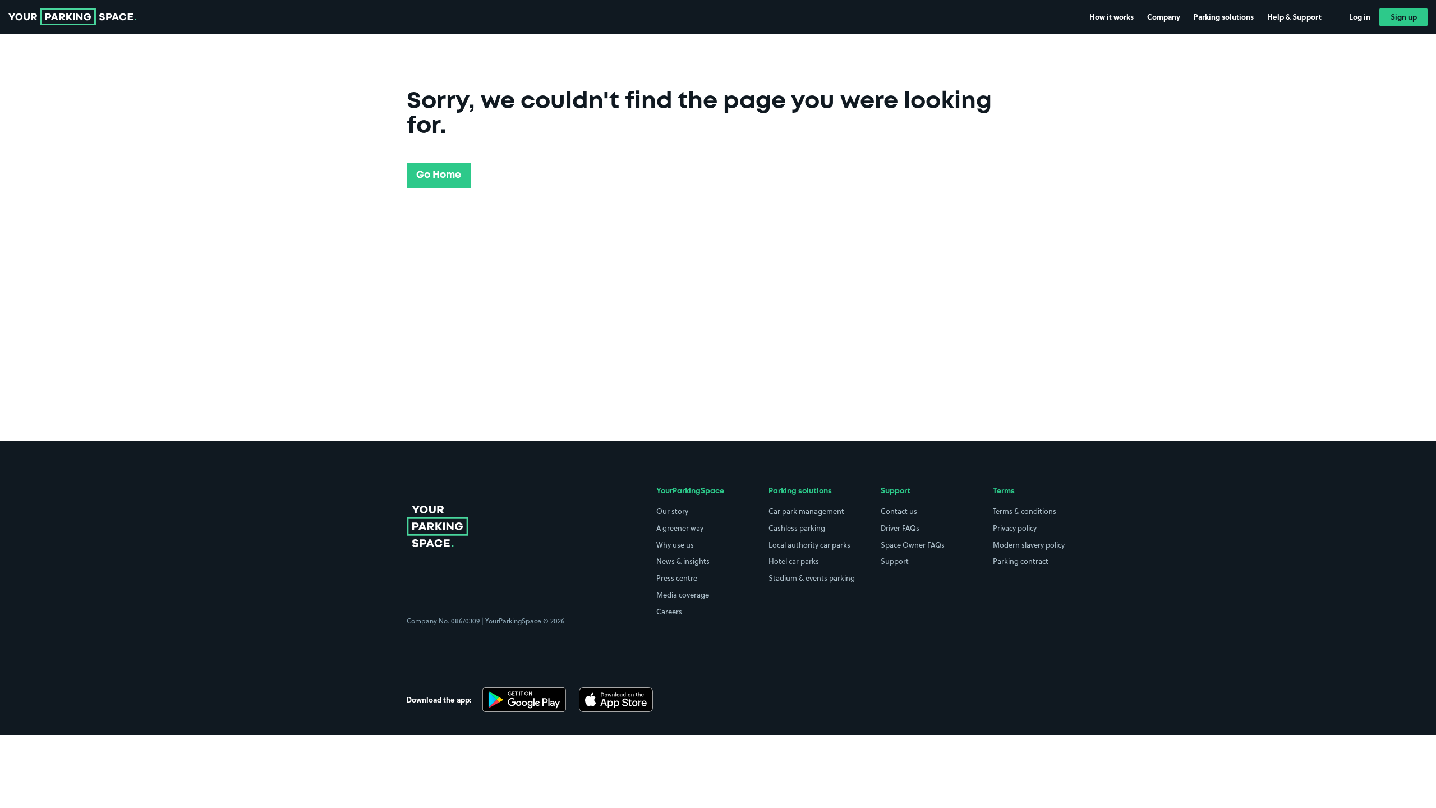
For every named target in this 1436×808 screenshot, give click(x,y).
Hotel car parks (793, 561)
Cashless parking (796, 528)
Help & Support (1294, 16)
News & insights (683, 561)
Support (895, 561)
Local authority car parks (809, 545)
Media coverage (682, 595)
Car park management (806, 511)
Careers (669, 612)
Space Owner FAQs (913, 545)
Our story (672, 511)
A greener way (679, 528)
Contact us (899, 511)
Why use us (675, 545)
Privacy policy (1015, 528)
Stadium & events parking (811, 578)
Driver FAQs (900, 528)
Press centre (676, 578)
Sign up (1404, 16)
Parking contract (1020, 561)
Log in (1359, 16)
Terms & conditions (1024, 511)
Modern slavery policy (1029, 545)
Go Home (438, 175)
